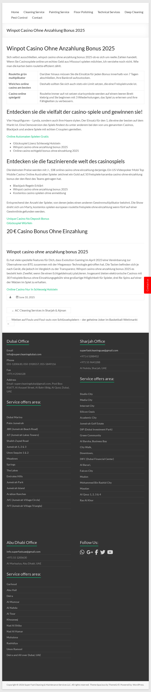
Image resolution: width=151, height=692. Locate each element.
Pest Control (19, 17)
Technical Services (109, 12)
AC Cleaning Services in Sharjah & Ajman (38, 310)
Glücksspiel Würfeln (19, 223)
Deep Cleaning (134, 12)
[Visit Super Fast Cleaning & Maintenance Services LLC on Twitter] (102, 553)
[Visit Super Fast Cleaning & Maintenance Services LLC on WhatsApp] (82, 553)
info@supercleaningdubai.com (24, 354)
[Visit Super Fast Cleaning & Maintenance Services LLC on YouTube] (110, 553)
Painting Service (59, 12)
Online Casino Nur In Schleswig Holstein (32, 289)
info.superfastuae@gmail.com (24, 551)
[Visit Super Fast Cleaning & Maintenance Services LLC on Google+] (90, 553)
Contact (37, 17)
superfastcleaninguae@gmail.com (99, 350)
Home (15, 12)
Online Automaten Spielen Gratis (28, 136)
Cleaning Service (34, 12)
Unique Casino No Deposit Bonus (28, 218)
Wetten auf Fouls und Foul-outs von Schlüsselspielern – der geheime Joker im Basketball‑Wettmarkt (72, 321)
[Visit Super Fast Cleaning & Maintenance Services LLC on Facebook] (96, 553)
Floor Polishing (83, 12)
